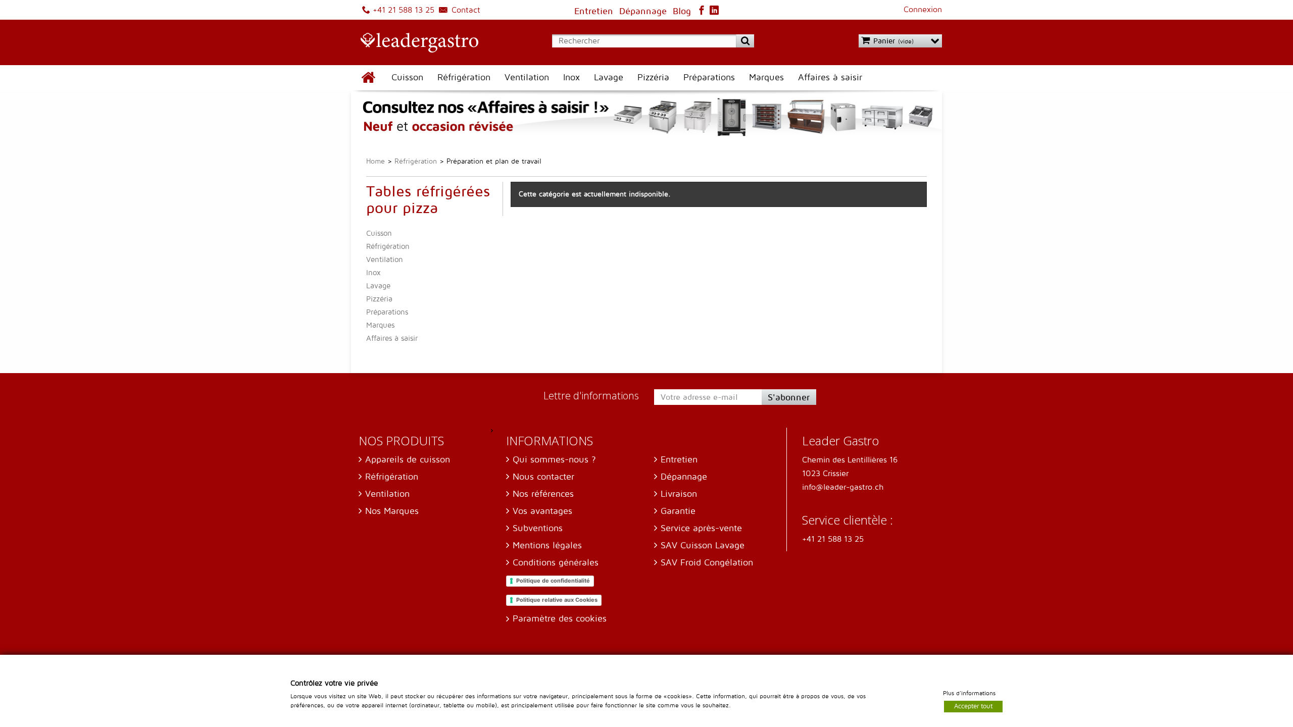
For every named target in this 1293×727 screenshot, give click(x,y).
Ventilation (527, 77)
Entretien (679, 459)
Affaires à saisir (830, 77)
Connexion (923, 9)
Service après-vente (701, 528)
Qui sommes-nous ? (554, 459)
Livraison (679, 494)
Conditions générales (556, 562)
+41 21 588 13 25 (402, 10)
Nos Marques (392, 511)
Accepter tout (973, 705)
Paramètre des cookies (560, 619)
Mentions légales (547, 545)
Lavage (608, 77)
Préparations (709, 77)
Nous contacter (543, 477)
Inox (571, 77)
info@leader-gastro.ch (842, 487)
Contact (464, 10)
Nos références (543, 494)
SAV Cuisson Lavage (702, 545)
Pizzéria (653, 77)
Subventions (538, 528)
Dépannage (684, 477)
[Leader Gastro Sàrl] (414, 43)
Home (375, 161)
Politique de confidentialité (553, 580)
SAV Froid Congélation (707, 562)
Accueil (367, 77)
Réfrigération (463, 77)
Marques (766, 77)
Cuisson (407, 77)
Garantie (678, 511)
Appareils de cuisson (407, 459)
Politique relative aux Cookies (557, 599)
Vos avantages (542, 511)
